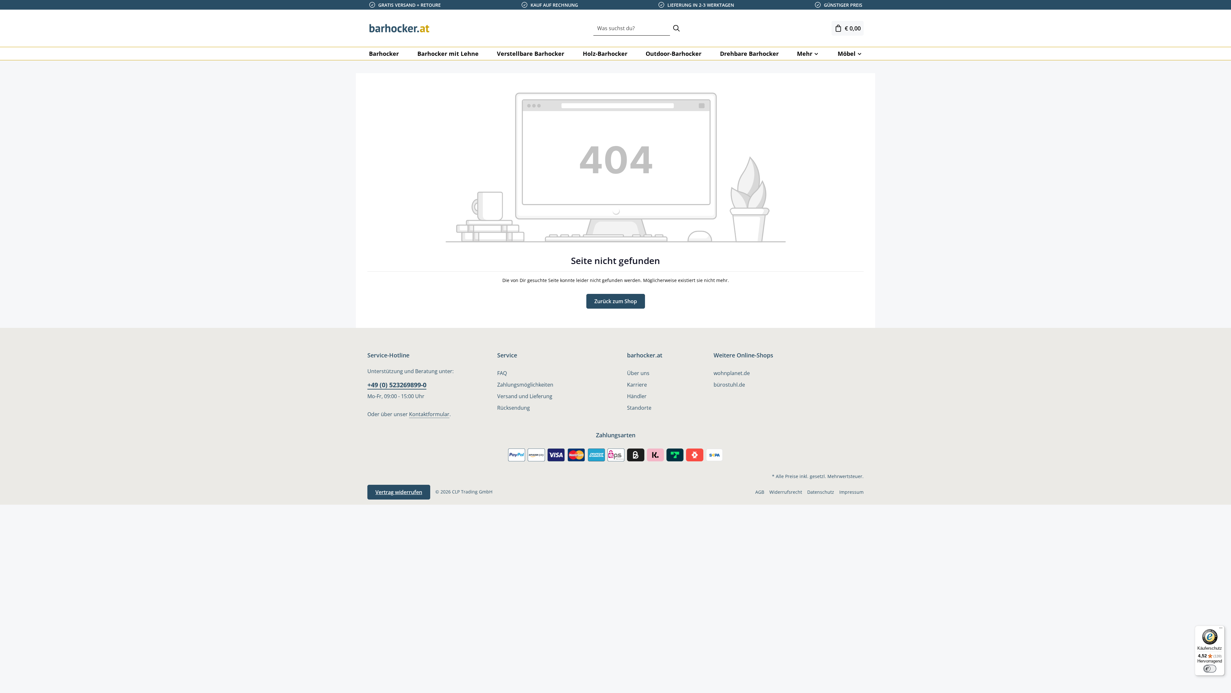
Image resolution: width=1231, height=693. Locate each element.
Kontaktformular (429, 414)
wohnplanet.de (732, 373)
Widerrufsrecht (785, 492)
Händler (637, 396)
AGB (759, 492)
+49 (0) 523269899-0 (396, 385)
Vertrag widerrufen (398, 492)
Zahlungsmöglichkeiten (525, 384)
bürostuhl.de (729, 384)
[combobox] (631, 28)
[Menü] (1221, 629)
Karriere (637, 384)
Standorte (639, 407)
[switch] (1209, 668)
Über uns (638, 373)
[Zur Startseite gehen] (399, 28)
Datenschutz (820, 492)
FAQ (502, 373)
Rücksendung (513, 407)
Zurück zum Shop (615, 301)
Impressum (851, 492)
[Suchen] (676, 28)
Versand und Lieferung (524, 396)
